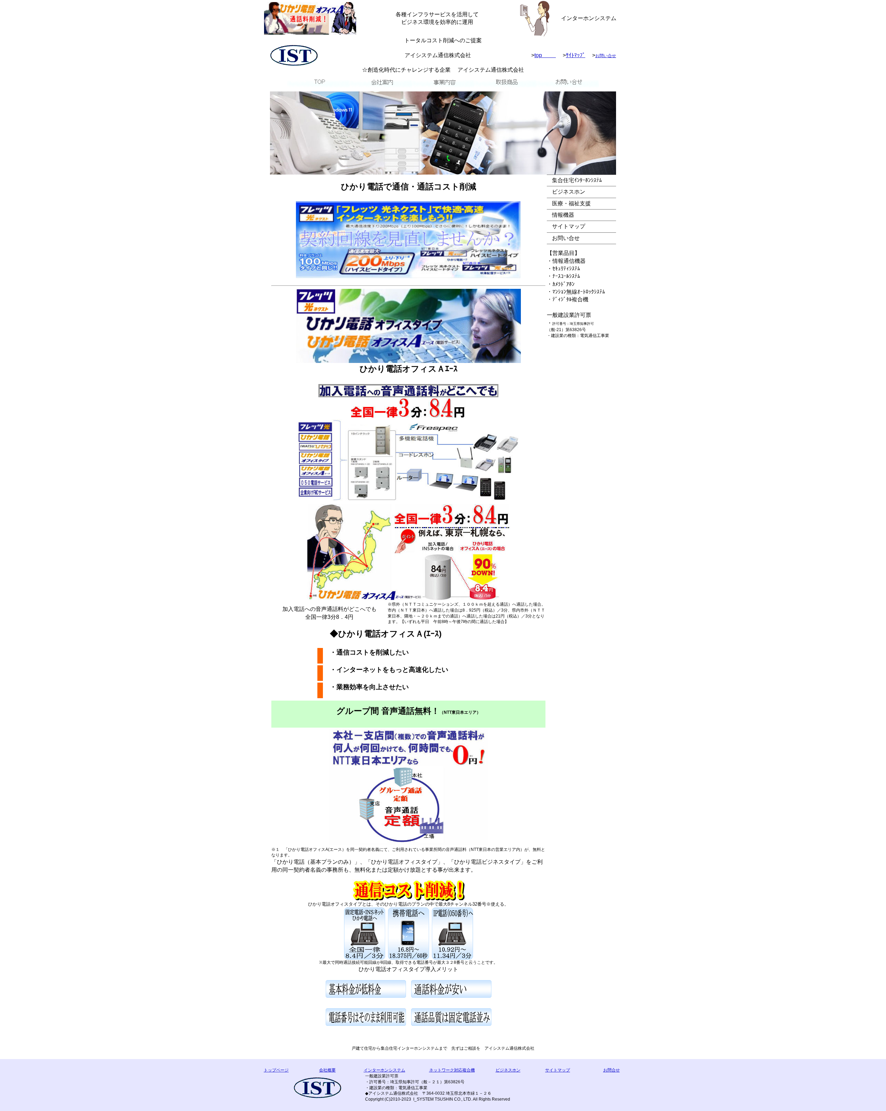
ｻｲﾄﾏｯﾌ (575, 55)
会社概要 (327, 1070)
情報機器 (563, 215)
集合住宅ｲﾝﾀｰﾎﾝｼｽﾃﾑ (577, 180)
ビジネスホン (568, 192)
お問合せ (611, 1070)
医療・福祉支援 (571, 203)
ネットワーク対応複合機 (452, 1070)
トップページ (276, 1070)
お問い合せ (605, 55)
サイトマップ (568, 226)
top (545, 55)
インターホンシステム (384, 1070)
